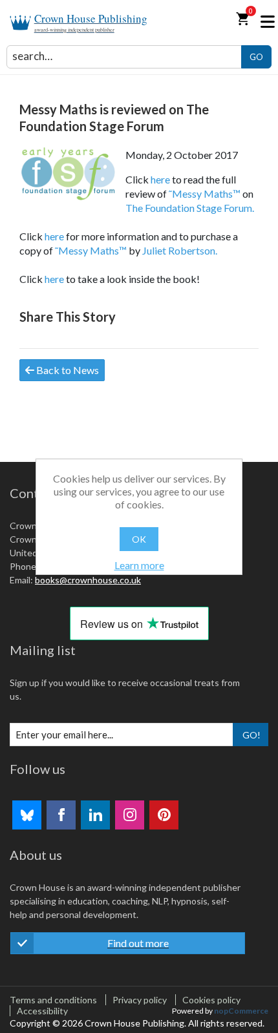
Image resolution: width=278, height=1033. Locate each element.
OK (139, 539)
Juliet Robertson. (179, 250)
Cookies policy (211, 999)
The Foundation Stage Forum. (189, 208)
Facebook (61, 815)
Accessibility (42, 1010)
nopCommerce (241, 1011)
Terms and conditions (53, 999)
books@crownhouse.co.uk (88, 579)
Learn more (139, 565)
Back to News (66, 370)
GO (256, 57)
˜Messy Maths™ (205, 193)
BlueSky (26, 815)
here (160, 179)
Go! (251, 734)
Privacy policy (139, 999)
